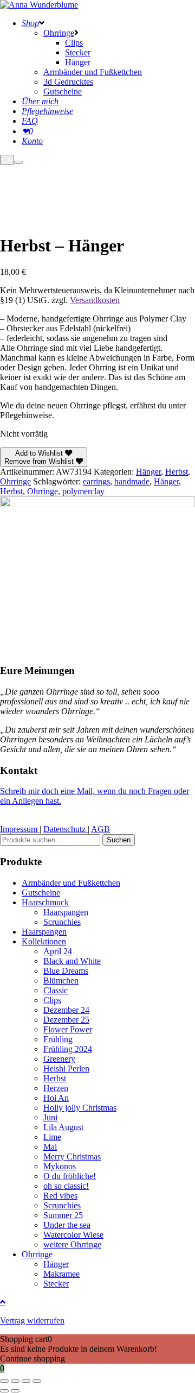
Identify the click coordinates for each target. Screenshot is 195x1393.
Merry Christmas (72, 1156)
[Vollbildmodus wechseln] (15, 1381)
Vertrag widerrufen (32, 1320)
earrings (96, 481)
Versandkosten (95, 300)
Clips (52, 1000)
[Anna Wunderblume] (39, 4)
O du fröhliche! (69, 1176)
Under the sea (66, 1225)
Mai (50, 1146)
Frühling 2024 (67, 1049)
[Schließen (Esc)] (36, 1381)
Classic (55, 990)
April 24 (57, 951)
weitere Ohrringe (72, 1244)
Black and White (72, 961)
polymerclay (83, 491)
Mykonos (59, 1166)
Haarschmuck (45, 902)
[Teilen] (26, 1381)
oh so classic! (66, 1185)
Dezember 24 (66, 1009)
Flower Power (67, 1029)
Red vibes (60, 1195)
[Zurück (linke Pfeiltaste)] (4, 1390)
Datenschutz (65, 829)
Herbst (176, 471)
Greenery (59, 1058)
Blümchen (61, 980)
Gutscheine (41, 892)
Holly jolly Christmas (79, 1107)
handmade (132, 481)
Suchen (119, 840)
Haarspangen (65, 912)
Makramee (61, 1273)
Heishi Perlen (66, 1068)
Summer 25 (63, 1215)
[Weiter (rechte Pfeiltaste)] (15, 1390)
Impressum (20, 829)
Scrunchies (62, 921)
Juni (50, 1117)
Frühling (58, 1039)
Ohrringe (15, 481)
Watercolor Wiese (73, 1234)
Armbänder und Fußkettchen (71, 882)
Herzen (55, 1088)
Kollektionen (44, 941)
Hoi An (56, 1097)
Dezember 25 (66, 1019)
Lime (52, 1137)
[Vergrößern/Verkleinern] (4, 1381)
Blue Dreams (65, 970)
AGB (100, 829)
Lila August (63, 1127)
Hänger (148, 471)
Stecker (56, 1283)
